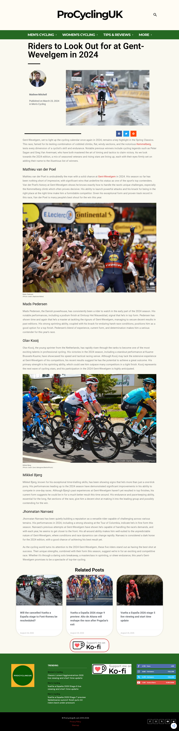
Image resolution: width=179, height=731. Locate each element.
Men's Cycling (39, 104)
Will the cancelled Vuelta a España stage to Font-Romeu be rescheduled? (38, 616)
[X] (161, 721)
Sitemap (75, 725)
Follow (171, 671)
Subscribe (170, 682)
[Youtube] (167, 721)
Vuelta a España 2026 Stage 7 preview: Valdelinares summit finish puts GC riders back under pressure (67, 700)
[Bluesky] (173, 721)
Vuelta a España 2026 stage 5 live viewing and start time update (138, 616)
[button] (155, 15)
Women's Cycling (55, 672)
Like (172, 666)
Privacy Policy (75, 721)
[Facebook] (150, 721)
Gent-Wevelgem (107, 176)
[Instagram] (156, 721)
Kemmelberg (144, 144)
